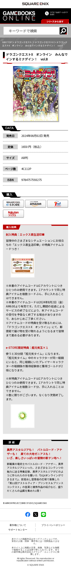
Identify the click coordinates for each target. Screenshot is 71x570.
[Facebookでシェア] (27, 515)
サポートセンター (17, 529)
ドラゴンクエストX (44, 42)
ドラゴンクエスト (23, 42)
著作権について (17, 525)
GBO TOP (7, 42)
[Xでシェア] (35, 515)
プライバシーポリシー (53, 525)
